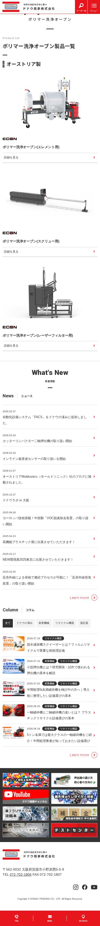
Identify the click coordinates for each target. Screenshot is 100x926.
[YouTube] (94, 887)
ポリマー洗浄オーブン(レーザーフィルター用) (38, 335)
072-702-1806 (21, 874)
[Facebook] (84, 887)
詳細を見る (11, 157)
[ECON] (10, 139)
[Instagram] (75, 887)
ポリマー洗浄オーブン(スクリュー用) (31, 241)
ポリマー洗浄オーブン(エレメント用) (31, 147)
